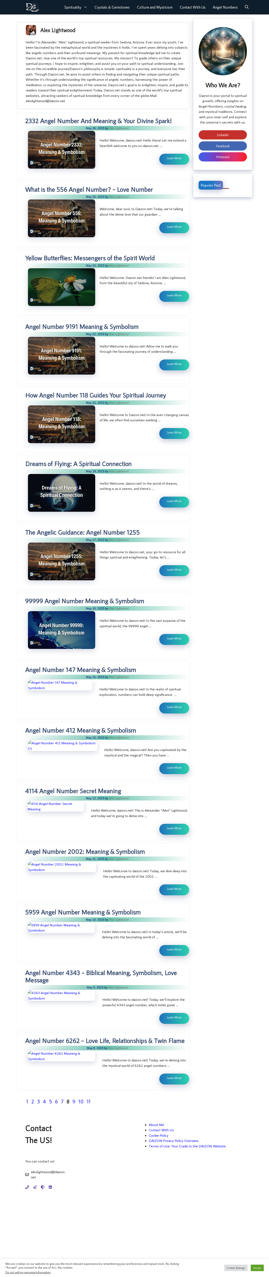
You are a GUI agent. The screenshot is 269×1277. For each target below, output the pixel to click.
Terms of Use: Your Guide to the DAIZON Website (187, 1146)
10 (81, 1101)
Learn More (174, 158)
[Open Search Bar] (246, 7)
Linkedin (223, 135)
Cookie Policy (158, 1135)
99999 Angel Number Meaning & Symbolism (84, 600)
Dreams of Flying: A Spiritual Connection (78, 463)
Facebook (223, 146)
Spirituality (72, 7)
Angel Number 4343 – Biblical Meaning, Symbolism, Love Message (101, 976)
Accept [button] (257, 1268)
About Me (156, 1124)
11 (89, 1101)
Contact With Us (193, 7)
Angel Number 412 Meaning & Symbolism (80, 730)
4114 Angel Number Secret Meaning (73, 790)
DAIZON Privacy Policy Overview (173, 1140)
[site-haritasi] (35, 1187)
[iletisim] (27, 1187)
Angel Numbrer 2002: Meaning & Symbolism (85, 851)
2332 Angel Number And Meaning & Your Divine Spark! (98, 120)
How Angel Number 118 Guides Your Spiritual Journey (95, 395)
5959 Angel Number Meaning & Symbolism (83, 912)
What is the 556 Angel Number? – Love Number (89, 189)
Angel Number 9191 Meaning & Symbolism (82, 326)
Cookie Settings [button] (236, 1268)
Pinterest (222, 157)
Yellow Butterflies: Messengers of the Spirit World (90, 258)
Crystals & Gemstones (112, 7)
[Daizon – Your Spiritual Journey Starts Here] (32, 7)
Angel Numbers (225, 7)
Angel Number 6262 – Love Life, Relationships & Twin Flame (105, 1040)
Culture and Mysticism (155, 7)
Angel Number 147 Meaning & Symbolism (80, 669)
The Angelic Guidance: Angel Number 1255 (82, 532)
